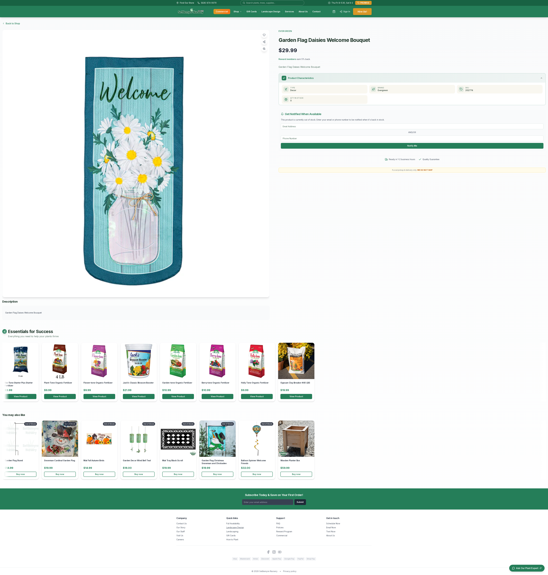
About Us (303, 11)
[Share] (264, 42)
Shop (236, 11)
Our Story (180, 527)
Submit (300, 502)
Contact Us (181, 523)
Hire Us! (362, 11)
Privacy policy (289, 571)
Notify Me (412, 146)
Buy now (20, 474)
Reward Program (284, 531)
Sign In (346, 11)
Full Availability (233, 523)
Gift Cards (251, 11)
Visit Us (179, 535)
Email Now (331, 527)
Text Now (330, 531)
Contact (316, 11)
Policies (280, 527)
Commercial (222, 11)
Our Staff (180, 531)
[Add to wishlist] (264, 35)
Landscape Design (270, 11)
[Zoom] (264, 49)
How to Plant (232, 539)
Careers (180, 539)
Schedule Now (333, 523)
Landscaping (232, 531)
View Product (20, 396)
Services (289, 11)
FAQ (278, 523)
